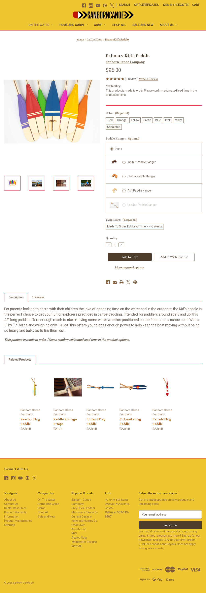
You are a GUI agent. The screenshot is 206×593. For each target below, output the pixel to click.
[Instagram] (91, 5)
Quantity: (112, 238)
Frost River (78, 525)
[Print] (121, 282)
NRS (74, 533)
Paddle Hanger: (122, 138)
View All (76, 546)
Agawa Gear (79, 537)
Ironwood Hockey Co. (84, 520)
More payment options (129, 267)
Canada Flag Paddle (161, 421)
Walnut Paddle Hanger (142, 162)
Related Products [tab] (20, 359)
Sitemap (9, 525)
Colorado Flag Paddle (130, 421)
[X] (112, 5)
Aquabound (78, 529)
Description (16, 297)
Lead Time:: (121, 219)
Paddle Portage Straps (65, 421)
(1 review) (131, 78)
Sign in (167, 4)
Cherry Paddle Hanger (141, 176)
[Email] (115, 282)
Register (182, 4)
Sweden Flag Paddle (30, 421)
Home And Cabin (72, 25)
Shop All (119, 25)
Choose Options (35, 387)
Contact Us (11, 503)
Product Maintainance (18, 520)
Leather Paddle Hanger (142, 204)
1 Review (38, 297)
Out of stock (68, 387)
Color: (117, 113)
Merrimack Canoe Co (84, 512)
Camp (98, 25)
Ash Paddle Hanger (140, 190)
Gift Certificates (146, 4)
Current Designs (81, 516)
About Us (167, 25)
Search (124, 4)
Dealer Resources (15, 508)
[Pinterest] (105, 5)
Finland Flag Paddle (96, 421)
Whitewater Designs (84, 541)
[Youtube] (98, 5)
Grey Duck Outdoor (83, 508)
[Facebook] (84, 5)
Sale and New (143, 25)
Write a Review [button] (148, 79)
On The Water (39, 25)
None (118, 148)
